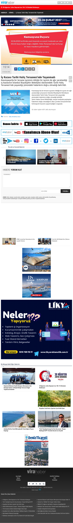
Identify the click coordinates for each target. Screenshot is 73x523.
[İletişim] (67, 2)
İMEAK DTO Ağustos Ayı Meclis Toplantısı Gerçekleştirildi (51, 504)
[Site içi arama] (70, 2)
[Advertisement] (36, 221)
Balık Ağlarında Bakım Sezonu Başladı (47, 511)
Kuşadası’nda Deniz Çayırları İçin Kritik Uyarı (17, 7)
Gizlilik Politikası (54, 476)
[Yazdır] (29, 68)
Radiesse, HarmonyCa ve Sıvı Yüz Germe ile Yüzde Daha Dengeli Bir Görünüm (17, 516)
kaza (19, 116)
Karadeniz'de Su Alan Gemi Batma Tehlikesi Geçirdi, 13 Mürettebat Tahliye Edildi (18, 511)
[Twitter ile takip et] (33, 484)
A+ (70, 77)
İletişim (18, 480)
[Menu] (58, 2)
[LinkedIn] (22, 68)
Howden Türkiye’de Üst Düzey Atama (46, 508)
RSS (55, 478)
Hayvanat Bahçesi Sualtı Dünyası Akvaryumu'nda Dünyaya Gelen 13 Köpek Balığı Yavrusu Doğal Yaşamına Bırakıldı (53, 500)
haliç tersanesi (13, 116)
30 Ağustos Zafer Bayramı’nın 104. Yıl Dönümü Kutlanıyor (16, 499)
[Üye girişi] (40, 484)
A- (70, 81)
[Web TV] (61, 2)
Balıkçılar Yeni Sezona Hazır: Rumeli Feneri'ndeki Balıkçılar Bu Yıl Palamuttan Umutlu (52, 507)
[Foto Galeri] (64, 2)
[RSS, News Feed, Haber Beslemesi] (36, 484)
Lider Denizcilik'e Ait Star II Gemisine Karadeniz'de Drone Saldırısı (53, 513)
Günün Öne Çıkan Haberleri (8, 494)
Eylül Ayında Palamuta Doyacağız (11, 513)
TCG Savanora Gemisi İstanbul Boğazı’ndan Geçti (15, 508)
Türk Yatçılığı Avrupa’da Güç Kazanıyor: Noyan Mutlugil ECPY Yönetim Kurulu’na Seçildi (17, 502)
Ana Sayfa (18, 476)
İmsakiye (54, 480)
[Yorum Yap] (33, 68)
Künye (18, 478)
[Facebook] (15, 68)
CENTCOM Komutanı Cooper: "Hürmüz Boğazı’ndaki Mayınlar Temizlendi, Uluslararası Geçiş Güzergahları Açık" (17, 507)
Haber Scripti (35, 490)
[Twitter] (19, 68)
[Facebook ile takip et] (29, 484)
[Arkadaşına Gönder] (26, 68)
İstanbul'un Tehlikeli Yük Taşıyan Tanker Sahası (49, 502)
